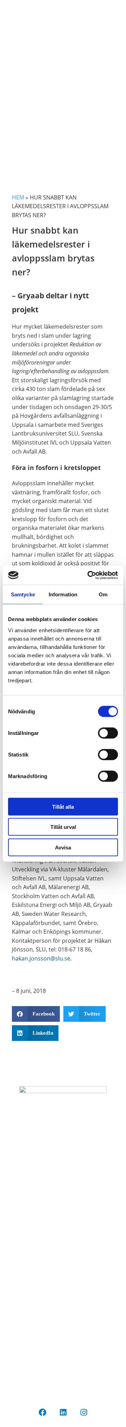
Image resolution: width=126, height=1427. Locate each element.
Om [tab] (103, 594)
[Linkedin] (63, 1412)
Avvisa (63, 847)
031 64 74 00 (63, 1334)
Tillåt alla (63, 806)
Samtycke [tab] (23, 594)
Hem (18, 197)
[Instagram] (83, 1412)
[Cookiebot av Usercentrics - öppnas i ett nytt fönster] (89, 575)
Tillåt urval (63, 827)
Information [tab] (63, 594)
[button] (36, 1014)
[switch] (108, 732)
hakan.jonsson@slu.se (41, 958)
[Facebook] (42, 1412)
